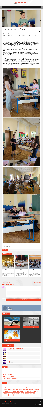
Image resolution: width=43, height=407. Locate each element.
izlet (18, 387)
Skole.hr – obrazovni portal (8, 376)
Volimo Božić (4, 269)
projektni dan (35, 391)
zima (22, 394)
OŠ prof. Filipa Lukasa (7, 374)
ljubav (8, 389)
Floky (9, 361)
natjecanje (5, 391)
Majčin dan (15, 389)
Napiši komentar (9, 289)
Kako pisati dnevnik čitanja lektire (12, 327)
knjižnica (34, 387)
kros (37, 387)
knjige (30, 387)
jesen (21, 387)
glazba (14, 387)
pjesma (21, 391)
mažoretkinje (36, 389)
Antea (9, 352)
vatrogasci (11, 394)
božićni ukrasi (17, 386)
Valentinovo (5, 394)
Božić (4, 386)
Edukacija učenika (32, 269)
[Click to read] (8, 262)
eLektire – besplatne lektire (8, 372)
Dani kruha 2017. (19, 269)
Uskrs (34, 393)
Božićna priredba (10, 386)
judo (23, 387)
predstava (26, 391)
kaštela (26, 387)
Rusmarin (14, 393)
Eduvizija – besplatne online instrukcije (11, 369)
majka (11, 389)
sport (31, 393)
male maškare (25, 389)
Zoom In (39, 31)
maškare (31, 389)
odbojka (14, 391)
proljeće (5, 393)
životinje (25, 394)
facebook (40, 402)
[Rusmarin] (21, 3)
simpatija (18, 393)
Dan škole (33, 386)
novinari (10, 391)
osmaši (18, 391)
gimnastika (10, 387)
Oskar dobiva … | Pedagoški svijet (15, 348)
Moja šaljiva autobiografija (28, 327)
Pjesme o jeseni (8, 340)
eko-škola (5, 387)
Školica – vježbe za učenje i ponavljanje (11, 378)
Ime (2, 297)
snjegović (27, 393)
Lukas (9, 357)
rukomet (9, 393)
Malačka (20, 389)
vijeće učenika (17, 394)
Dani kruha (23, 386)
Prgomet (30, 391)
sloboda (22, 393)
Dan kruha (28, 386)
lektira (4, 389)
